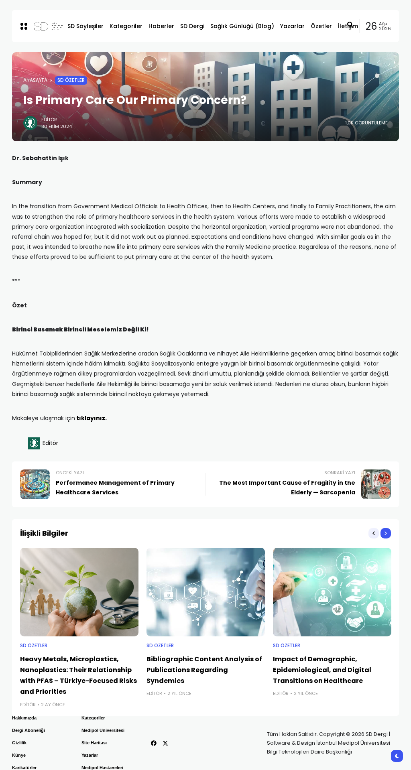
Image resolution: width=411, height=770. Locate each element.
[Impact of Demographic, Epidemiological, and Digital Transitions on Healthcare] (332, 592)
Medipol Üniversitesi (102, 730)
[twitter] (165, 743)
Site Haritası (94, 742)
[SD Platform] (44, 26)
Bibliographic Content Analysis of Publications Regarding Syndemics (204, 669)
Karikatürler (24, 767)
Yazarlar (89, 755)
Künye (19, 755)
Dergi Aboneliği (28, 730)
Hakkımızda (24, 717)
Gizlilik (19, 742)
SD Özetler (71, 80)
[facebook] (154, 743)
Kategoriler (93, 717)
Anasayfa (35, 80)
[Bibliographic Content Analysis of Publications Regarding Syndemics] (205, 592)
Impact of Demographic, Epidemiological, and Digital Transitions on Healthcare (322, 669)
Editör (49, 119)
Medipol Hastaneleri (102, 767)
